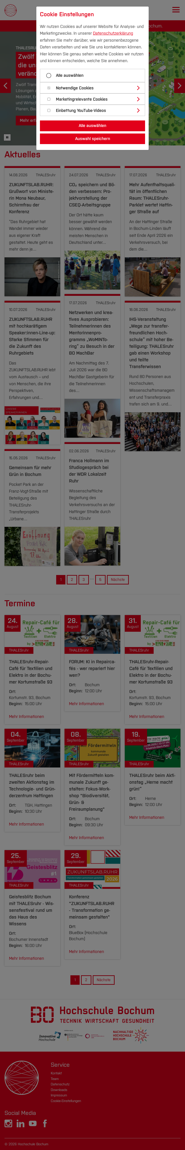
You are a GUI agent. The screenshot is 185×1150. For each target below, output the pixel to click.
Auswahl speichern (92, 138)
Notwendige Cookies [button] (75, 88)
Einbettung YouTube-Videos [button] (81, 110)
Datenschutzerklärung (113, 33)
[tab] (94, 88)
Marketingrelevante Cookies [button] (82, 99)
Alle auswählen (69, 75)
